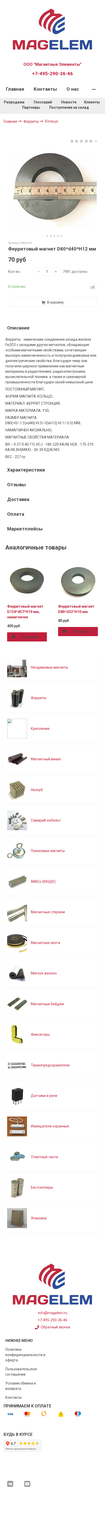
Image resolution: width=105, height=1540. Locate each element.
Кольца (51, 121)
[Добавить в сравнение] (93, 287)
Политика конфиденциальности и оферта (25, 1354)
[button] (43, 236)
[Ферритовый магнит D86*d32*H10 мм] (78, 580)
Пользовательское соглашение (21, 1371)
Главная (15, 89)
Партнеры (31, 107)
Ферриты (31, 121)
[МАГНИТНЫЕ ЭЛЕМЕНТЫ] (52, 29)
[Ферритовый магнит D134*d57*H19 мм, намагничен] (27, 580)
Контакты (45, 89)
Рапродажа (14, 102)
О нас (73, 89)
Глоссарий (43, 102)
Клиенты (92, 102)
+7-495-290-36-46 (52, 73)
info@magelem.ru (52, 1313)
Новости (68, 102)
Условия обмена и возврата (20, 1386)
